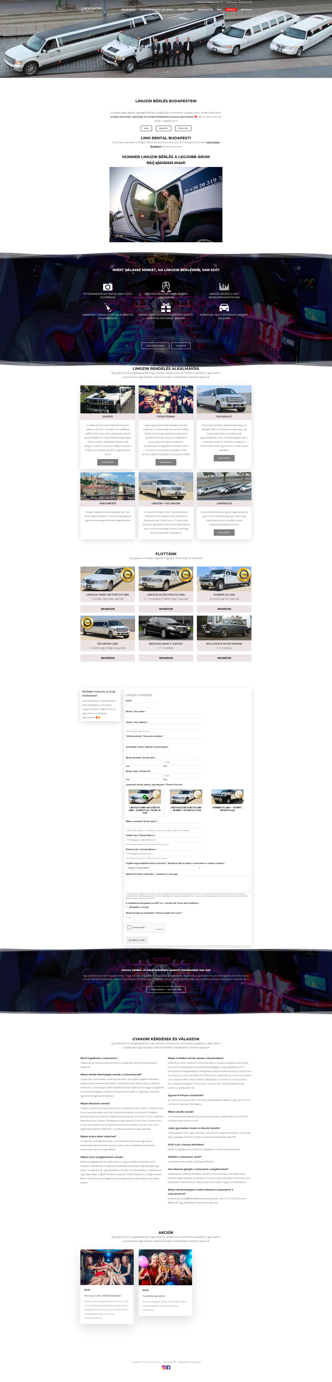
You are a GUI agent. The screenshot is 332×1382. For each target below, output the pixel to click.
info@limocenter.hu (193, 1198)
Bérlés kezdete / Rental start (141, 757)
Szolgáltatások (186, 10)
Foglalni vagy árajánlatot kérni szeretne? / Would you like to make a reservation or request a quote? (175, 863)
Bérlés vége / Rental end (138, 771)
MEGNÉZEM (108, 608)
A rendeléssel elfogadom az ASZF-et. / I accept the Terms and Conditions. (163, 903)
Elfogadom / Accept (139, 907)
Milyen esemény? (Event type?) (142, 821)
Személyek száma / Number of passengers (147, 747)
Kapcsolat (246, 10)
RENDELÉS (173, 1202)
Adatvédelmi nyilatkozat (189, 1361)
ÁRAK (219, 10)
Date (128, 766)
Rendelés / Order (137, 940)
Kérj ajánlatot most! (166, 162)
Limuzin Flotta (205, 10)
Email (129, 701)
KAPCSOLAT (190, 1202)
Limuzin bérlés (128, 10)
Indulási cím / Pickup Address (141, 835)
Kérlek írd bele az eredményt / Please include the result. (154, 913)
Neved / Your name (136, 711)
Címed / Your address (137, 722)
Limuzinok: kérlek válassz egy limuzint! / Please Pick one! (154, 784)
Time (165, 766)
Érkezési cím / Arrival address (141, 849)
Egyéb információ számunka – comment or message (152, 874)
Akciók (87, 1290)
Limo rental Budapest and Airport (156, 10)
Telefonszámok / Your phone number (145, 736)
